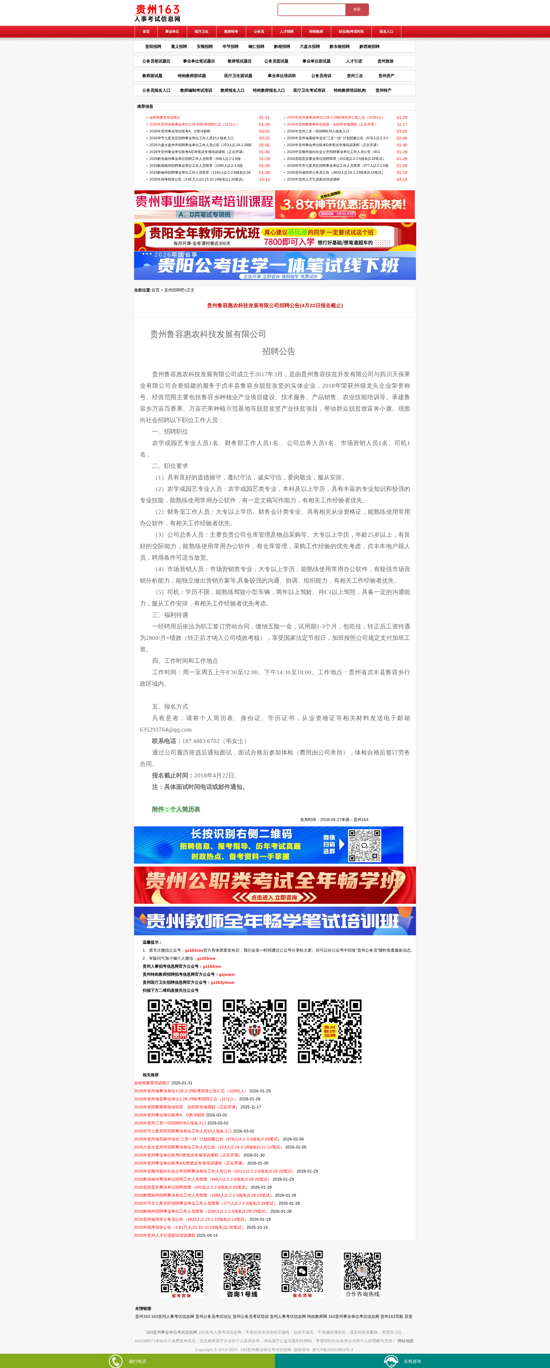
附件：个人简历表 (176, 810)
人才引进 (354, 61)
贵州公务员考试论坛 (213, 1316)
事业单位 (172, 32)
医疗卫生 (202, 32)
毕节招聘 (231, 46)
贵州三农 (355, 75)
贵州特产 (384, 90)
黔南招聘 (282, 46)
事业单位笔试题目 (199, 61)
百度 (408, 1316)
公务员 (259, 32)
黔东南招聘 (340, 46)
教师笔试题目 (240, 61)
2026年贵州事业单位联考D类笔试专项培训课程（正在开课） (333, 145)
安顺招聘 (205, 46)
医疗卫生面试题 (238, 75)
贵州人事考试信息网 (288, 1316)
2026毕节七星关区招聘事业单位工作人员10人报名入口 (192, 138)
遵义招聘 (179, 46)
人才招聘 (287, 32)
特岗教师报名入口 (269, 90)
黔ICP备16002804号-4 (333, 1349)
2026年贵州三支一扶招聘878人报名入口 (318, 131)
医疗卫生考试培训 (309, 90)
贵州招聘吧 (174, 290)
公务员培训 (321, 75)
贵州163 (360, 819)
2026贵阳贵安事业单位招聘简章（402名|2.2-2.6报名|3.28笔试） (336, 159)
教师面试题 (152, 75)
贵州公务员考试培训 (251, 1316)
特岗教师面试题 (192, 75)
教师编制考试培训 (196, 90)
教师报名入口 (233, 90)
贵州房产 (386, 75)
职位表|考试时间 (351, 32)
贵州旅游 (386, 61)
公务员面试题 (276, 61)
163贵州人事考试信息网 (172, 1316)
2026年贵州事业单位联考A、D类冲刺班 (180, 131)
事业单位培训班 (282, 75)
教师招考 (231, 32)
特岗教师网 (317, 1316)
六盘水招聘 (310, 46)
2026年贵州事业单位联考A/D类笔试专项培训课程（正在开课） (198, 152)
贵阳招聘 (153, 46)
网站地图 (406, 1340)
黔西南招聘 (370, 46)
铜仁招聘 (256, 46)
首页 (146, 32)
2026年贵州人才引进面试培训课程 (313, 179)
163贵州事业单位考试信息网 (353, 1316)
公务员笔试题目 (156, 61)
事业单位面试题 (316, 61)
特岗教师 (316, 32)
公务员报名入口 (156, 90)
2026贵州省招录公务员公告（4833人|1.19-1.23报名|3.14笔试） (336, 172)
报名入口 (386, 32)
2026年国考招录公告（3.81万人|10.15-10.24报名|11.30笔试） (197, 179)
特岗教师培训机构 (350, 90)
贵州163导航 (391, 1316)
